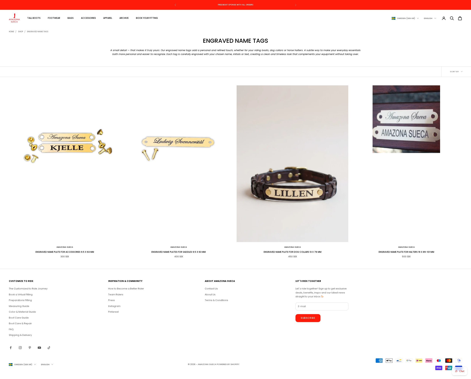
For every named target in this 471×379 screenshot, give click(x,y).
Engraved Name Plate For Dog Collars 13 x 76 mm (292, 251)
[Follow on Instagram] (20, 348)
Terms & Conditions (216, 300)
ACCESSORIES (88, 18)
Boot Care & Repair (20, 323)
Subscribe (308, 317)
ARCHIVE (124, 18)
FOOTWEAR (54, 18)
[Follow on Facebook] (11, 348)
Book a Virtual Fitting (21, 294)
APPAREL (107, 18)
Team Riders (115, 294)
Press (111, 300)
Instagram (114, 306)
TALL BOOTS (33, 18)
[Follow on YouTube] (39, 348)
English (428, 18)
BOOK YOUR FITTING (147, 18)
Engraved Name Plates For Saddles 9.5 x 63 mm (178, 251)
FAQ (11, 329)
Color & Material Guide (22, 312)
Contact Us (211, 288)
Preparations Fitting (20, 300)
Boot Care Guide (19, 317)
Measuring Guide (19, 306)
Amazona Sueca (64, 247)
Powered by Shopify (228, 364)
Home (11, 31)
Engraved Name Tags (37, 31)
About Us (210, 294)
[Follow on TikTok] (49, 348)
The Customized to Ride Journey (28, 288)
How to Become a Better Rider (126, 288)
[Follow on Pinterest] (30, 348)
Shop (20, 31)
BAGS (71, 18)
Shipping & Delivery (20, 335)
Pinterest (113, 312)
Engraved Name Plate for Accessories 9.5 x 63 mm (65, 251)
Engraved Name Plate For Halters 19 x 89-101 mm (406, 251)
